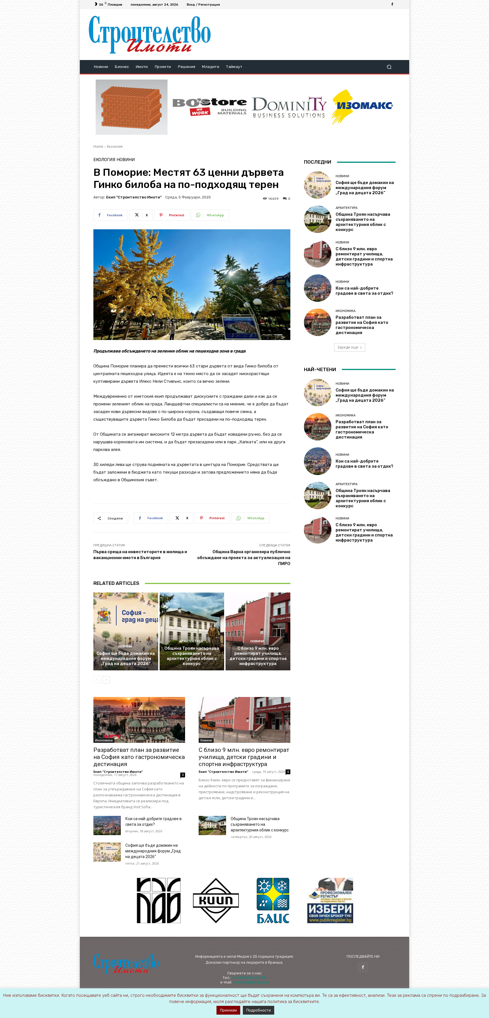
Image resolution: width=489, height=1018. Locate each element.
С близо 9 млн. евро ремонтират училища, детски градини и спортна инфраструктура (258, 656)
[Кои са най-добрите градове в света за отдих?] (107, 825)
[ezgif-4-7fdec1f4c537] (330, 900)
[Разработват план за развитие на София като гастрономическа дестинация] (139, 720)
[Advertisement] (307, 34)
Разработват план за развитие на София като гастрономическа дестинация (139, 757)
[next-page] (106, 679)
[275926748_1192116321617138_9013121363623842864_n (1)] (216, 900)
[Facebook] (392, 4)
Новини (126, 160)
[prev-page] (96, 679)
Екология (115, 146)
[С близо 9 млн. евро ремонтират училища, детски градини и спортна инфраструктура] (258, 631)
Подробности (258, 1010)
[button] (389, 67)
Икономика (104, 740)
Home (98, 146)
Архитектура (191, 641)
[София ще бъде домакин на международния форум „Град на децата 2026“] (125, 631)
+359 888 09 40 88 (249, 978)
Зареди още (347, 347)
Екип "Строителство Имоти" (134, 197)
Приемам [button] (228, 1010)
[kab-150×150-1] (159, 900)
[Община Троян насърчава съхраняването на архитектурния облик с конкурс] (192, 631)
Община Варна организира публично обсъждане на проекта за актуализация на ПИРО (243, 557)
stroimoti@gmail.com (251, 982)
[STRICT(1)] (362, 107)
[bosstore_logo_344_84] (209, 107)
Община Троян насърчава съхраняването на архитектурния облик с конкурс (191, 656)
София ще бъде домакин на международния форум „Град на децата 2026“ (125, 658)
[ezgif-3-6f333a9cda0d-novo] (132, 107)
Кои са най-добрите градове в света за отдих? (364, 291)
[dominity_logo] (289, 107)
